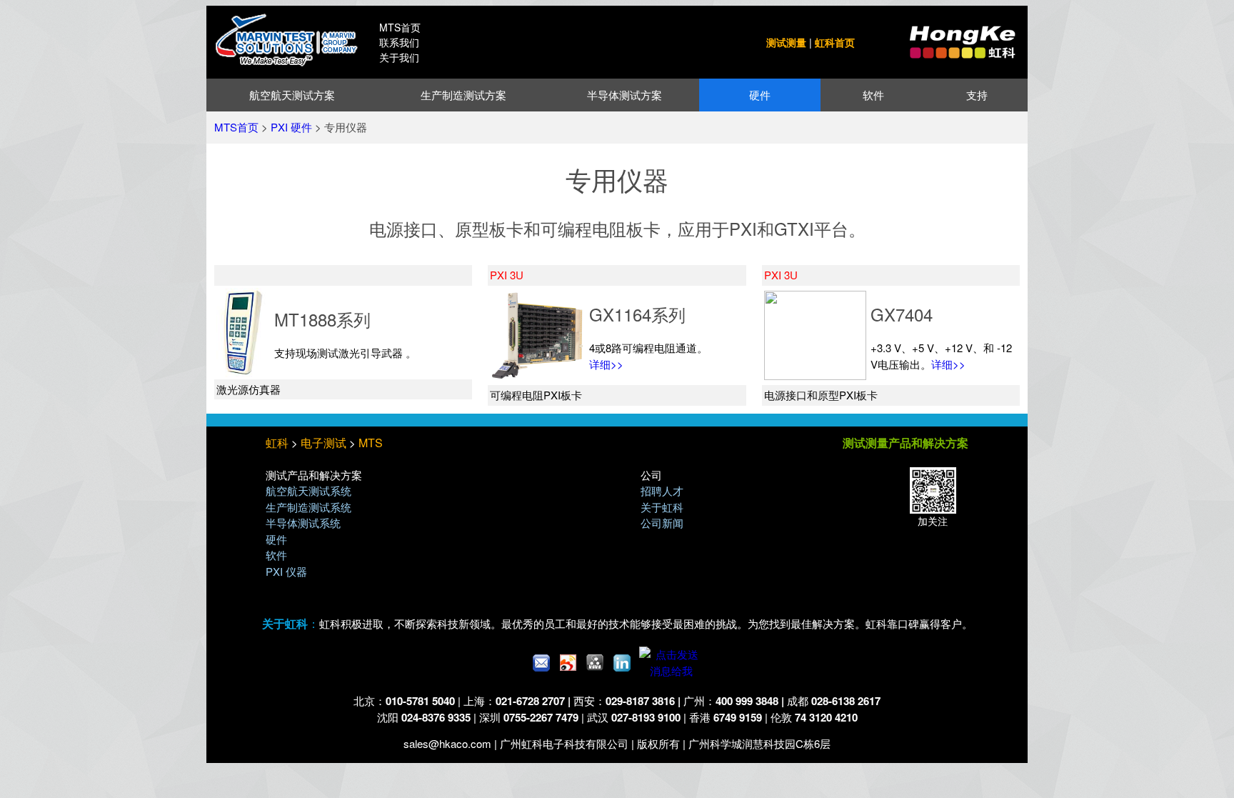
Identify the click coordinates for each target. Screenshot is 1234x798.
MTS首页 (400, 27)
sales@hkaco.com (447, 743)
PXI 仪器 (286, 571)
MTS (370, 442)
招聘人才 (662, 490)
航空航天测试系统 (308, 490)
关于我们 (399, 57)
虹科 (277, 442)
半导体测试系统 (303, 522)
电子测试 (323, 442)
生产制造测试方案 (463, 94)
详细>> (606, 363)
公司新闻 (662, 522)
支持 (977, 94)
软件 (873, 94)
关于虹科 (662, 506)
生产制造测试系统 (308, 506)
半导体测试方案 (624, 94)
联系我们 (399, 42)
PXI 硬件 (291, 126)
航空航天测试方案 (292, 94)
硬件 (760, 94)
